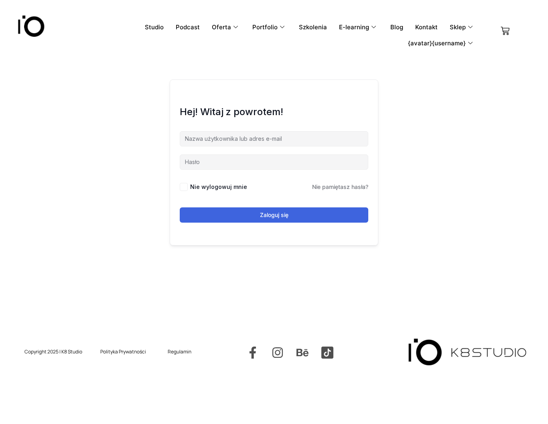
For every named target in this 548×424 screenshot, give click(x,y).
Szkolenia (313, 27)
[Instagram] (278, 353)
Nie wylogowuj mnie (218, 186)
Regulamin (179, 351)
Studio (154, 27)
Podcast (188, 27)
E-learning (354, 27)
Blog (396, 27)
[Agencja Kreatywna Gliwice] (327, 353)
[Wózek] (505, 31)
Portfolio (265, 27)
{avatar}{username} (437, 43)
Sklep (458, 27)
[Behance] (302, 353)
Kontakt (426, 27)
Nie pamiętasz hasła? (340, 186)
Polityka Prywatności (123, 351)
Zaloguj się (274, 214)
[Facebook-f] (253, 353)
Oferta (221, 27)
